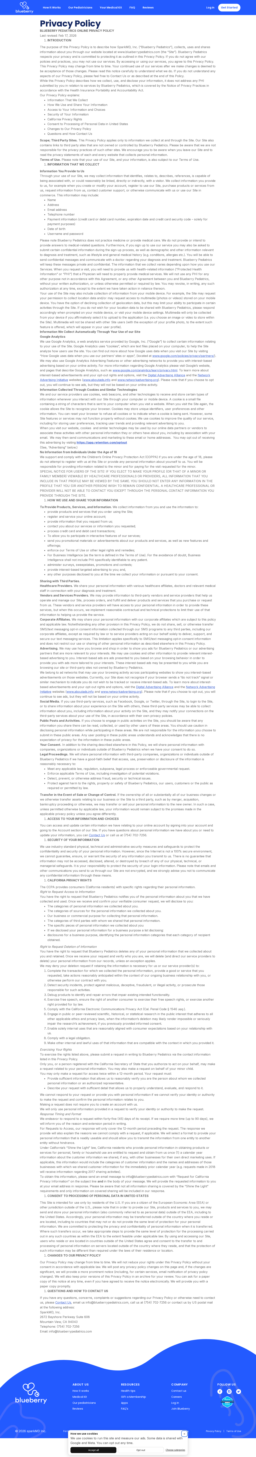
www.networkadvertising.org (138, 380)
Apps (124, 1403)
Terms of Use (233, 1431)
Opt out (140, 1450)
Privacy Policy (213, 1431)
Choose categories (175, 1450)
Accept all (93, 1450)
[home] (25, 8)
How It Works (52, 7)
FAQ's (124, 1409)
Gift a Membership (133, 1397)
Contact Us (97, 835)
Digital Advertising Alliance (166, 375)
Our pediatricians (84, 1403)
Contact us (178, 1391)
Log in (175, 1403)
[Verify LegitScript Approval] (224, 1402)
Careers (176, 1397)
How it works (81, 1391)
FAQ (132, 7)
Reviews (148, 7)
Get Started (229, 7)
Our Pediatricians (80, 7)
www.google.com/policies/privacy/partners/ (183, 356)
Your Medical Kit (111, 7)
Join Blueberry (180, 1409)
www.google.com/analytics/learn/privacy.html (145, 370)
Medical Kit (80, 1397)
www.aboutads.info (96, 380)
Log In (210, 7)
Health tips (128, 1391)
